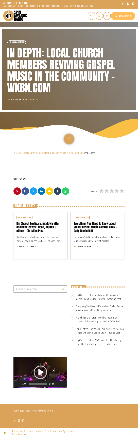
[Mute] (58, 384)
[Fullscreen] (64, 384)
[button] (40, 372)
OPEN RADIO (123, 15)
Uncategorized (17, 42)
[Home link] (15, 16)
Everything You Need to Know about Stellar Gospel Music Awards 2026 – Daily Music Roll (95, 227)
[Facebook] (133, 4)
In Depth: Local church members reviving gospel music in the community (48, 152)
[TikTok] (123, 4)
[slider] (38, 384)
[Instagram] (128, 4)
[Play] (19, 384)
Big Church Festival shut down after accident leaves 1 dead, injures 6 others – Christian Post (38, 227)
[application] (40, 372)
